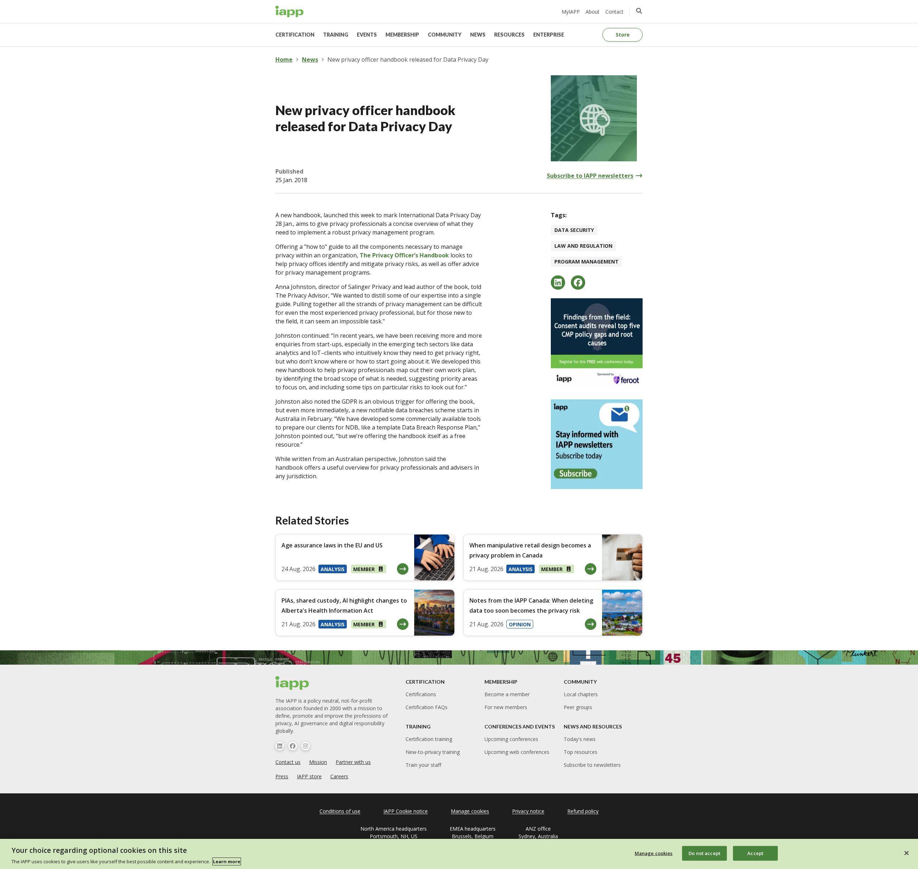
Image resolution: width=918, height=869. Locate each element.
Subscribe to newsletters (592, 764)
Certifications (421, 694)
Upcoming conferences (511, 739)
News (310, 59)
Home (284, 59)
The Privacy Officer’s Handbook (404, 255)
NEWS (478, 35)
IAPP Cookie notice (405, 811)
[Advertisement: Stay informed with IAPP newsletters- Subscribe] (597, 444)
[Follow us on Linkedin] (279, 746)
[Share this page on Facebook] (578, 282)
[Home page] (292, 683)
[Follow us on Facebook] (292, 746)
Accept (755, 853)
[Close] (906, 853)
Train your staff (423, 764)
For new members (505, 707)
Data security (574, 230)
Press (281, 776)
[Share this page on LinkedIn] (558, 282)
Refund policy (582, 811)
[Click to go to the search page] (639, 11)
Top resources (580, 752)
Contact (614, 11)
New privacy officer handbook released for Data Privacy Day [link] (407, 59)
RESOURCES (509, 35)
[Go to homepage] (289, 11)
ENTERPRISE (548, 35)
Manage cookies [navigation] (470, 811)
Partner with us (353, 762)
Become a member (507, 694)
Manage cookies (654, 853)
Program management (586, 261)
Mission (318, 762)
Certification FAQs (427, 707)
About (593, 11)
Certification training (429, 739)
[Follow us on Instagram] (305, 746)
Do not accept (704, 853)
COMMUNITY (445, 35)
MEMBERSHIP (402, 35)
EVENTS (367, 35)
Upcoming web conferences (516, 752)
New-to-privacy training (433, 752)
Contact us (288, 762)
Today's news (580, 739)
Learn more (226, 861)
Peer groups (578, 707)
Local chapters (581, 694)
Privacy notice (528, 811)
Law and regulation (583, 245)
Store (623, 34)
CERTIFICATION (294, 35)
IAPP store (309, 776)
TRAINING (335, 35)
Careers (339, 776)
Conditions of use (340, 811)
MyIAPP (571, 11)
